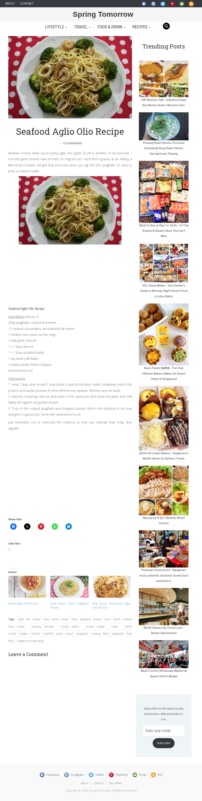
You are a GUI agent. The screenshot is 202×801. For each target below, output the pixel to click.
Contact (27, 3)
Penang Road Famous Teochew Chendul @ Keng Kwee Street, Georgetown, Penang (163, 148)
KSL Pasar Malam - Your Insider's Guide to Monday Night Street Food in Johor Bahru (163, 291)
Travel (81, 26)
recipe (23, 633)
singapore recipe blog (30, 641)
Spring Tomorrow (103, 14)
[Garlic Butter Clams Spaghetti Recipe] (69, 587)
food (107, 619)
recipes (35, 633)
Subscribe (163, 743)
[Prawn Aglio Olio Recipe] (27, 587)
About (10, 3)
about (84, 783)
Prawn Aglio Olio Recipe (23, 603)
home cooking (29, 626)
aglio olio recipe (29, 619)
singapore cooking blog (92, 633)
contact (98, 783)
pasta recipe (83, 626)
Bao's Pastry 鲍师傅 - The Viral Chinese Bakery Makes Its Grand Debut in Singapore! (163, 373)
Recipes (140, 26)
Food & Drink (110, 26)
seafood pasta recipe (58, 633)
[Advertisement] (70, 274)
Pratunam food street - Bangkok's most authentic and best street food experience (163, 575)
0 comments (72, 143)
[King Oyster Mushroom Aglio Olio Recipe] (112, 587)
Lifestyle (54, 26)
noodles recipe (56, 626)
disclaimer (115, 783)
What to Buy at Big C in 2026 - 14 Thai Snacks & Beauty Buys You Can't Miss (164, 231)
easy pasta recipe (56, 619)
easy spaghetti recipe (86, 619)
